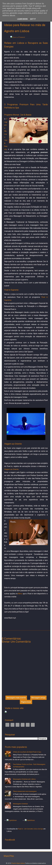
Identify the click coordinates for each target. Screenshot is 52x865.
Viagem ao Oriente (11, 469)
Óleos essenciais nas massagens (25, 791)
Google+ (17, 725)
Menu (20, 594)
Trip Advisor (23, 725)
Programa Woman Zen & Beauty (5, 134)
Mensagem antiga (38, 698)
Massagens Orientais (20, 804)
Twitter (12, 725)
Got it (33, 19)
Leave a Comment (19, 37)
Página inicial (26, 702)
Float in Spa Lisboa (18, 863)
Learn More (22, 19)
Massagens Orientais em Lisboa (24, 779)
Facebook (7, 725)
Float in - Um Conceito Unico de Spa (30, 829)
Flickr (33, 725)
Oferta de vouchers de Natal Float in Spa (27, 752)
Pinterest (28, 725)
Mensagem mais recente (16, 698)
